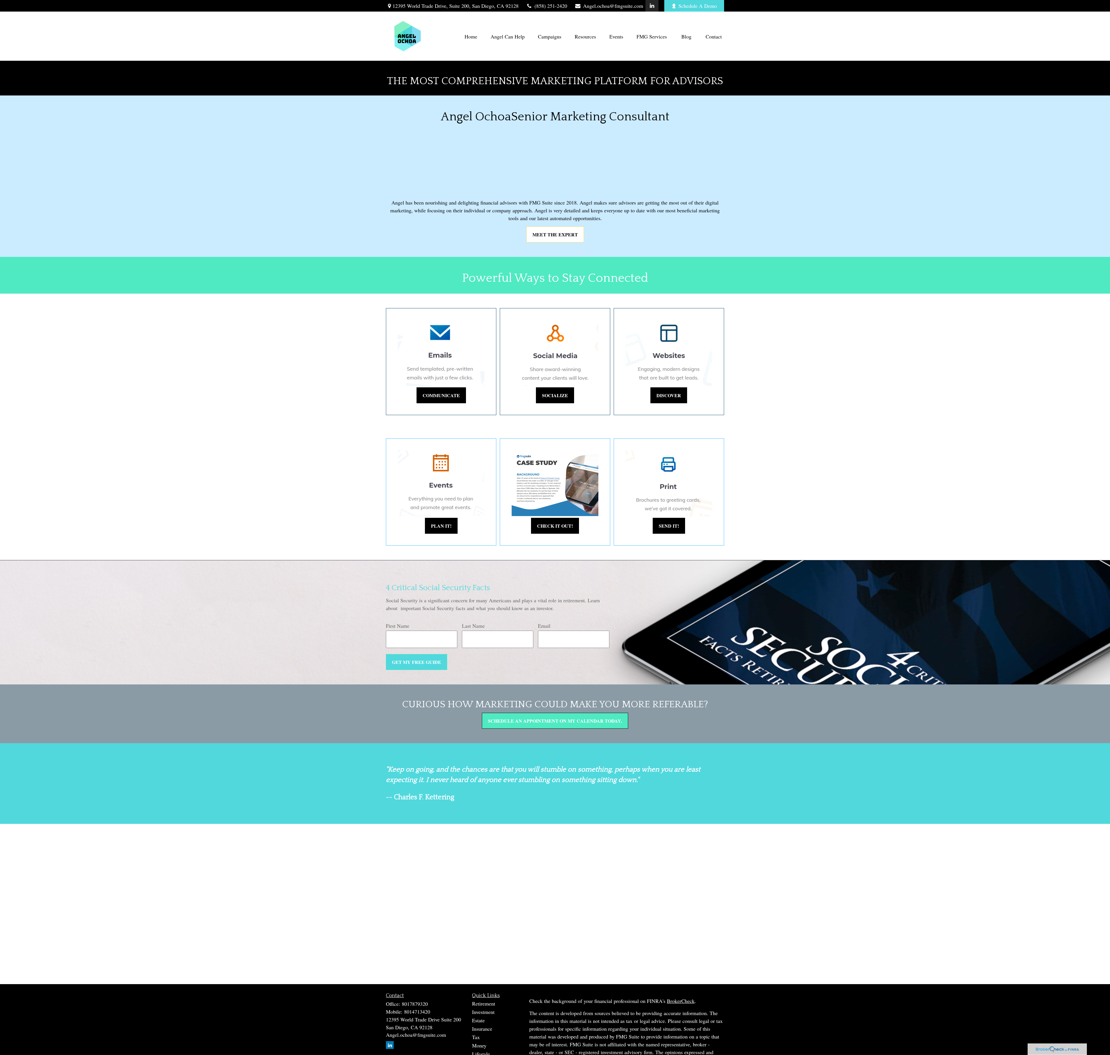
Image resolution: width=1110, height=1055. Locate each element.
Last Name (527, 519)
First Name (443, 519)
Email (606, 519)
